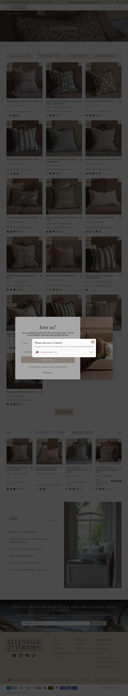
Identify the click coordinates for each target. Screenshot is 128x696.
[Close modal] (93, 342)
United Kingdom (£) (48, 352)
